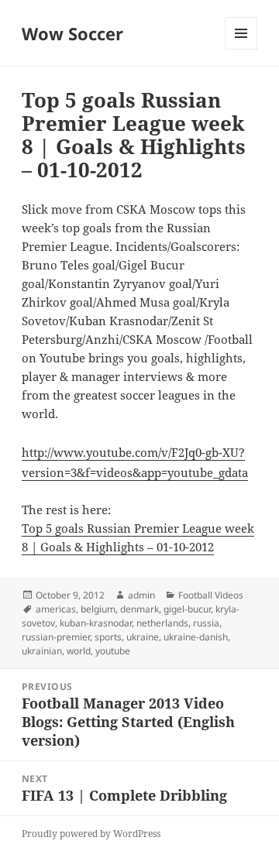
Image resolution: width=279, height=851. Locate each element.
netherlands (162, 623)
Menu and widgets (241, 49)
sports (108, 636)
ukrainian (42, 650)
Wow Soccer (72, 33)
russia (206, 623)
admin (141, 595)
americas (56, 609)
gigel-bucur (187, 609)
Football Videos (210, 595)
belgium (98, 609)
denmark (139, 609)
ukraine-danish (196, 636)
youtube (112, 650)
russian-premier (56, 636)
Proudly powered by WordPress (91, 833)
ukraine (142, 636)
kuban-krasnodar (96, 623)
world (79, 650)
